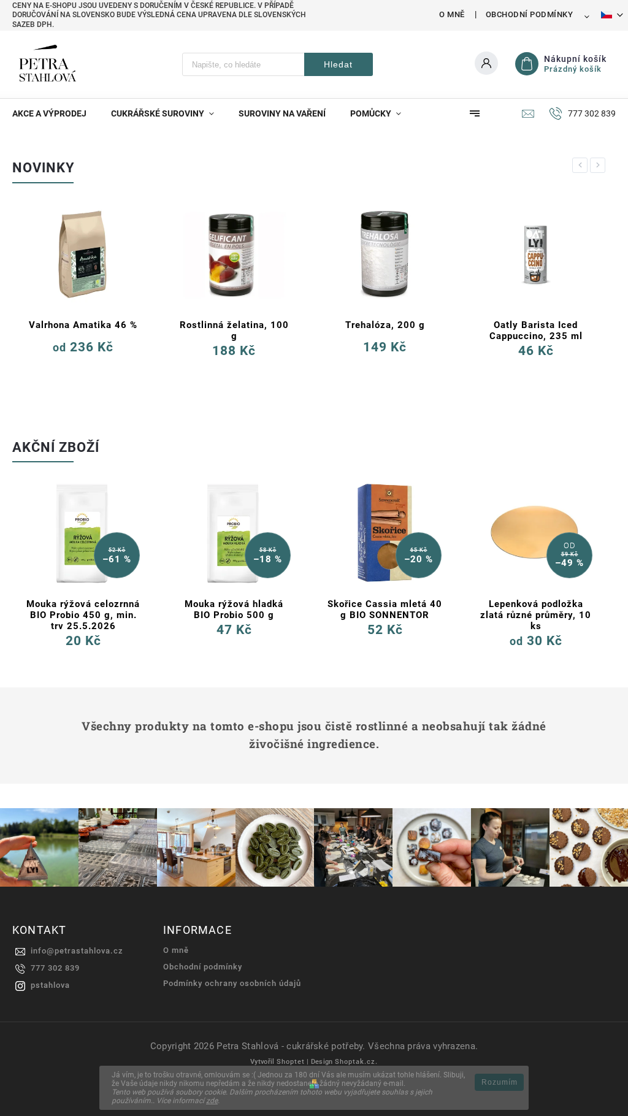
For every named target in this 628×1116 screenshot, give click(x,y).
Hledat (338, 64)
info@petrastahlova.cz (77, 950)
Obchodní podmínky (529, 14)
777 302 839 (55, 968)
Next (599, 165)
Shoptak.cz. (356, 1062)
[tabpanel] (83, 288)
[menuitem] (55, 113)
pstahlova (50, 985)
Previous (582, 165)
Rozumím (499, 1082)
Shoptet (291, 1062)
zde (212, 1100)
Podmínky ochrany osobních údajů (232, 983)
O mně (452, 14)
